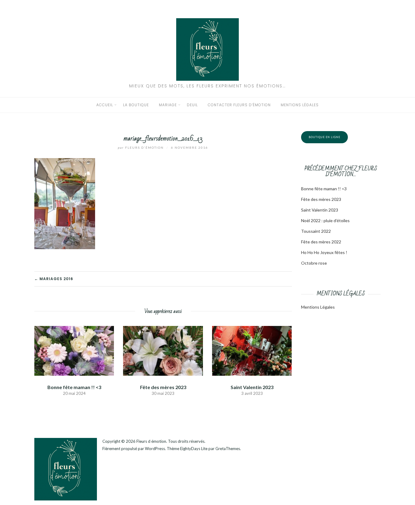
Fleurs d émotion (151, 441)
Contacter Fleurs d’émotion (239, 104)
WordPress (155, 448)
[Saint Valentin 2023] (252, 350)
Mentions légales (300, 104)
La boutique (136, 104)
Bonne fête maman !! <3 (74, 387)
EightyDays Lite (194, 448)
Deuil (192, 104)
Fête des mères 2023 (163, 387)
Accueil (104, 104)
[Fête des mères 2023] (163, 350)
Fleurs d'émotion (141, 147)
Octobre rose (314, 263)
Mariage (168, 104)
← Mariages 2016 (53, 278)
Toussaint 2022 (316, 231)
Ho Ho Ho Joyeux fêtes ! (324, 252)
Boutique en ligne (324, 137)
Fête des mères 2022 (321, 241)
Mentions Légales (318, 307)
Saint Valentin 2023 (252, 387)
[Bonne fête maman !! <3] (74, 350)
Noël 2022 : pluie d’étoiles (325, 220)
